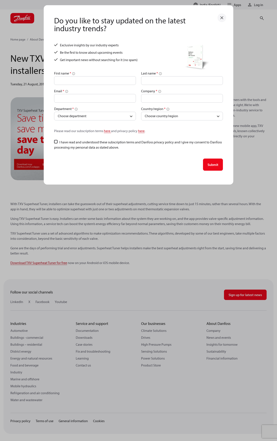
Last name (149, 73)
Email (59, 91)
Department (64, 109)
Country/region (153, 109)
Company (149, 91)
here (107, 131)
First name (62, 73)
